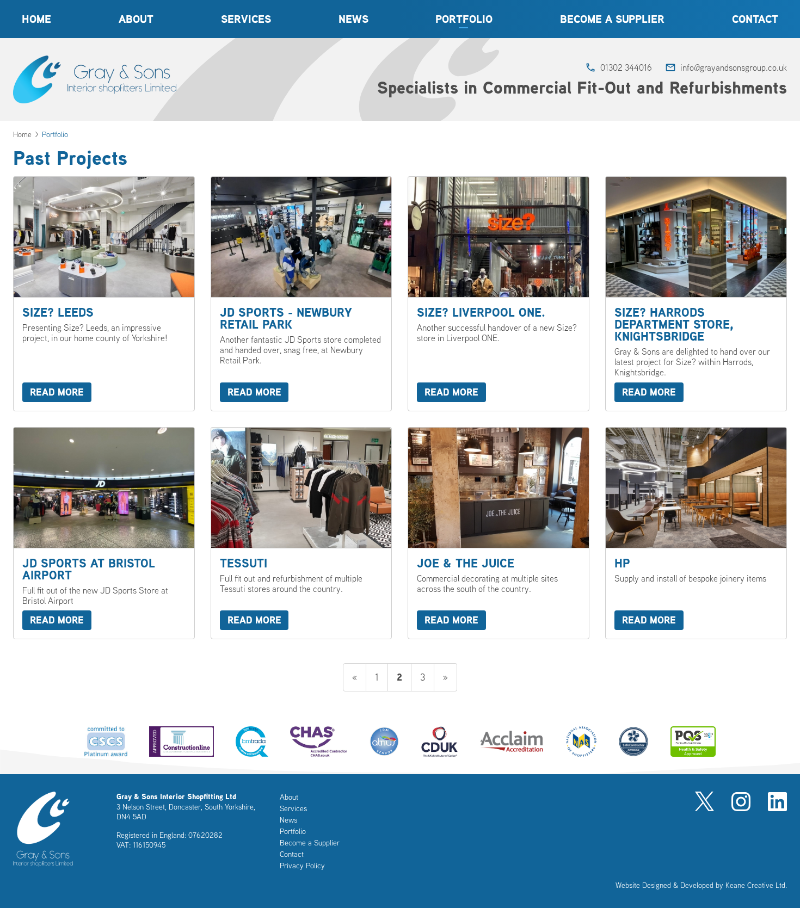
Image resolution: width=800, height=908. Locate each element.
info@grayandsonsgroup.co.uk (733, 67)
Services (246, 19)
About (136, 19)
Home (36, 19)
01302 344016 (626, 67)
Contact (755, 19)
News (353, 19)
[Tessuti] (301, 533)
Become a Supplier (612, 19)
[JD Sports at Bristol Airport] (104, 533)
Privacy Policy (302, 865)
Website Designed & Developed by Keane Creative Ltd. (701, 885)
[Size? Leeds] (104, 293)
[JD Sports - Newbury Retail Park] (301, 293)
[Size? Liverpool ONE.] (498, 293)
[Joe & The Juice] (498, 533)
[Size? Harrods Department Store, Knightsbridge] (696, 293)
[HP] (696, 533)
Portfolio (464, 19)
